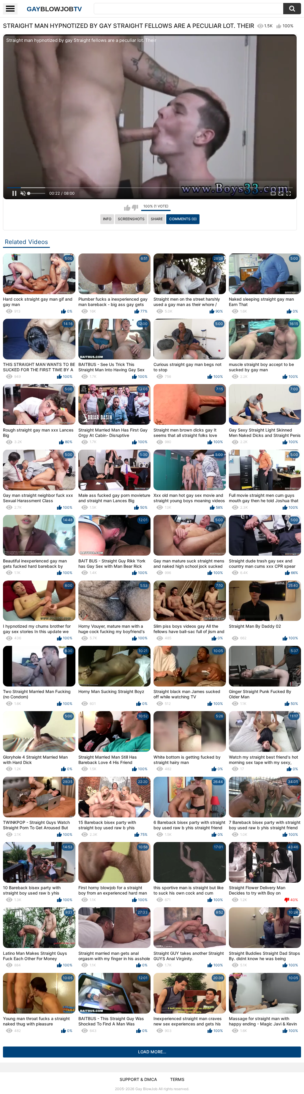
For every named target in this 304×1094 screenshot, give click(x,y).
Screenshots (131, 219)
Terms (177, 1079)
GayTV (54, 9)
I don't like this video (135, 208)
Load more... (152, 1051)
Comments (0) (183, 219)
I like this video (127, 208)
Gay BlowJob (146, 1089)
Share (157, 219)
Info (107, 219)
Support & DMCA (138, 1079)
